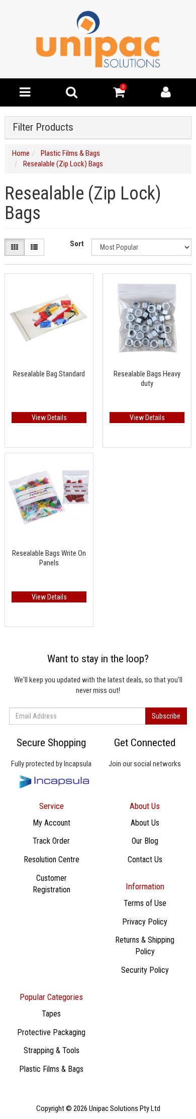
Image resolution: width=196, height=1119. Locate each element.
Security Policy (145, 970)
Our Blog (145, 841)
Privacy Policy (144, 922)
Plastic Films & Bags (70, 153)
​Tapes (51, 1014)
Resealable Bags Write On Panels (49, 558)
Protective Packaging (51, 1032)
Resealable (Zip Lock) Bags (63, 163)
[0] (119, 94)
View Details (49, 418)
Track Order (51, 841)
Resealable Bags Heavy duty (147, 378)
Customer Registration (51, 883)
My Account (51, 823)
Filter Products (43, 127)
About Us (145, 823)
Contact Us (145, 859)
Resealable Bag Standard (49, 373)
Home (21, 153)
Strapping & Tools (51, 1050)
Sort (77, 243)
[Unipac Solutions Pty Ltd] (98, 38)
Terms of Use (145, 903)
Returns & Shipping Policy (144, 945)
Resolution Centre (51, 859)
